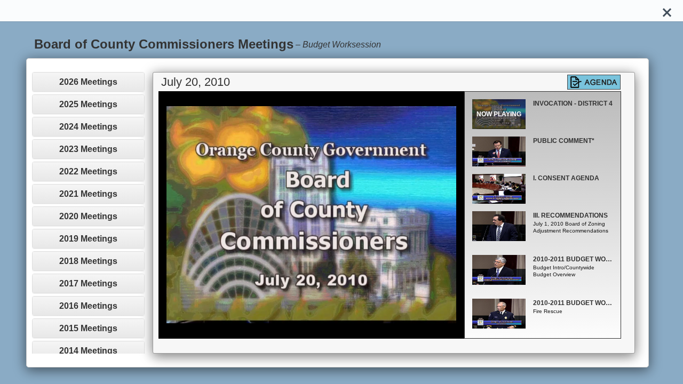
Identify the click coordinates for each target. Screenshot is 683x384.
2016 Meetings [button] (88, 305)
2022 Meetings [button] (88, 171)
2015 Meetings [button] (88, 328)
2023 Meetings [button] (88, 149)
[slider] (300, 330)
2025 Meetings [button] (88, 104)
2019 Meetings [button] (88, 238)
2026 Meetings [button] (88, 81)
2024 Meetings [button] (88, 126)
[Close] (667, 10)
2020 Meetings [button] (88, 216)
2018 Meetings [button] (88, 261)
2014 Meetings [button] (88, 350)
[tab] (88, 82)
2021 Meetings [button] (88, 193)
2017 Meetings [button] (88, 283)
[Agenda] (594, 82)
